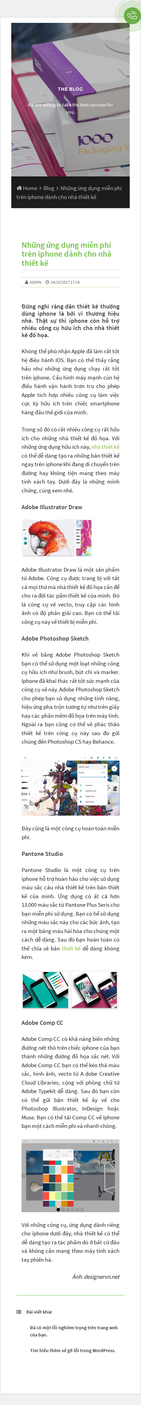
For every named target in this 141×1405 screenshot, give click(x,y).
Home (29, 188)
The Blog (70, 89)
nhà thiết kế (105, 446)
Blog (48, 188)
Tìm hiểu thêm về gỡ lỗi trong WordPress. (73, 1350)
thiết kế (71, 948)
